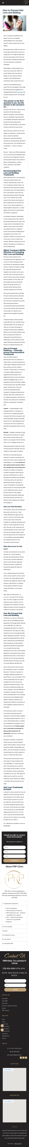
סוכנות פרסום (18, 1144)
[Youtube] (26, 1058)
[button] (3, 2)
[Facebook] (21, 1058)
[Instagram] (23, 1058)
